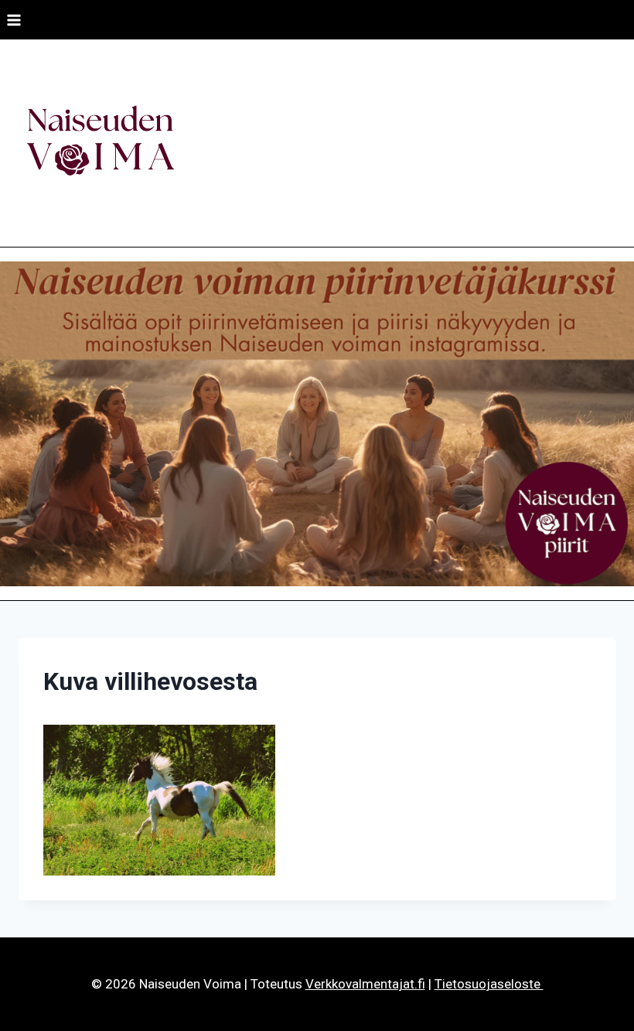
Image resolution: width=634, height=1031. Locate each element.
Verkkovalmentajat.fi (365, 984)
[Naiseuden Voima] (100, 143)
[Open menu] (14, 20)
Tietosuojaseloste (489, 984)
